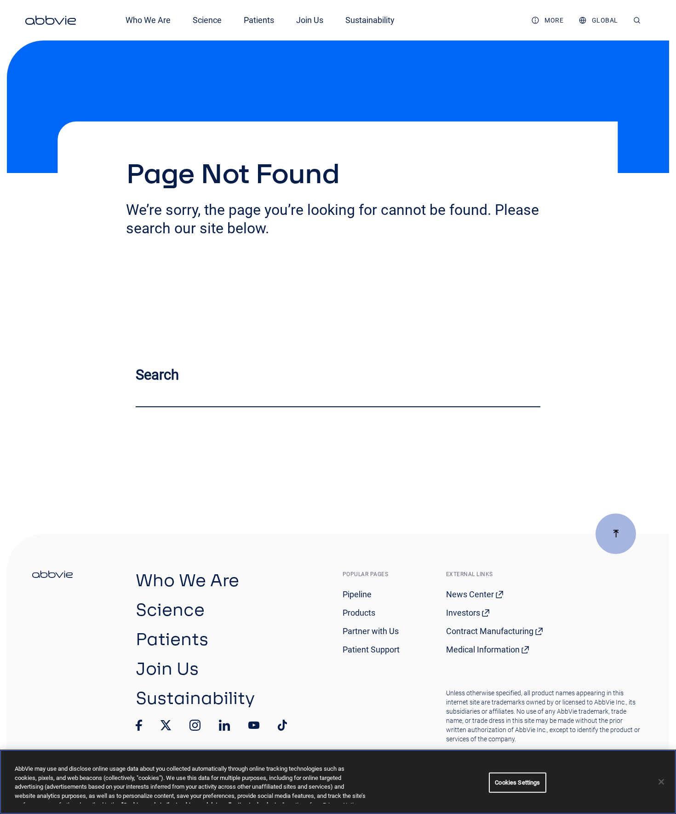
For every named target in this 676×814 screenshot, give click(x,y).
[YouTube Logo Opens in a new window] (253, 725)
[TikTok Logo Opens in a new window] (282, 725)
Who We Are (148, 20)
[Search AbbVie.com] (637, 20)
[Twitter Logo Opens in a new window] (166, 725)
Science (207, 20)
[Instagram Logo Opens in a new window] (195, 725)
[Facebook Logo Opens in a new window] (139, 725)
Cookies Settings (517, 782)
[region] (338, 782)
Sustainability (370, 20)
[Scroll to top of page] (616, 534)
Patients (259, 20)
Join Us (309, 20)
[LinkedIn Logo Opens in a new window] (224, 725)
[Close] (661, 782)
